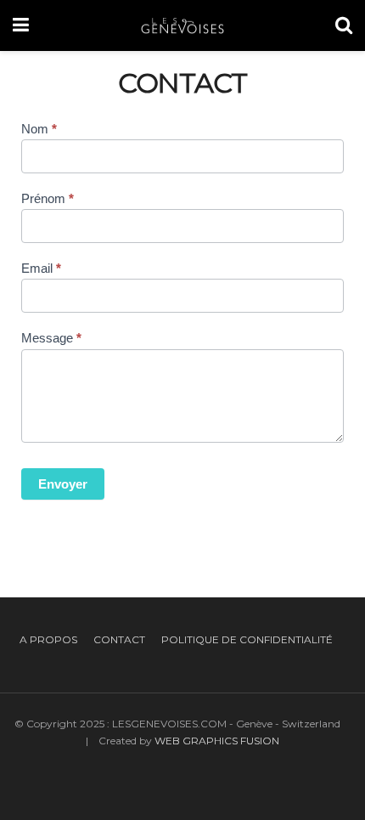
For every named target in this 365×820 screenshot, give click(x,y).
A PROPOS (48, 639)
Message (51, 338)
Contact (119, 639)
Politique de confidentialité (247, 639)
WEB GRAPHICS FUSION (216, 740)
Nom (39, 129)
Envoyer (62, 484)
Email (41, 268)
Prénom (47, 198)
